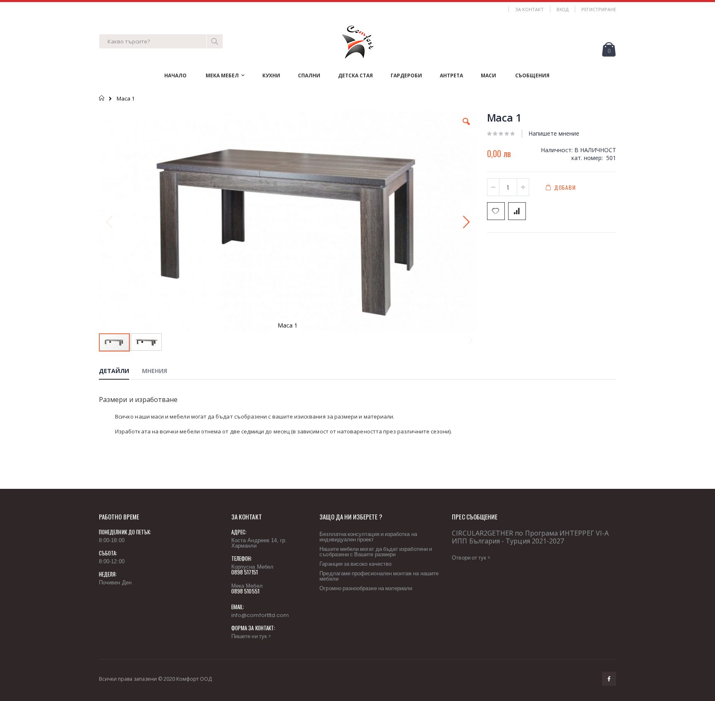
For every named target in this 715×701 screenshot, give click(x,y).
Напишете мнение (553, 133)
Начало (102, 98)
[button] (466, 127)
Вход (563, 9)
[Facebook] (609, 679)
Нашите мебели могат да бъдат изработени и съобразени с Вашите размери (375, 551)
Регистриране (598, 9)
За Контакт (529, 9)
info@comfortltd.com (260, 615)
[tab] (120, 372)
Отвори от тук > (471, 558)
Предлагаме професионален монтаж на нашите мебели (379, 576)
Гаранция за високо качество (355, 564)
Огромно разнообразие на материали (365, 588)
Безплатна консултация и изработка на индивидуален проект (368, 536)
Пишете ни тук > (251, 636)
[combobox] (161, 41)
